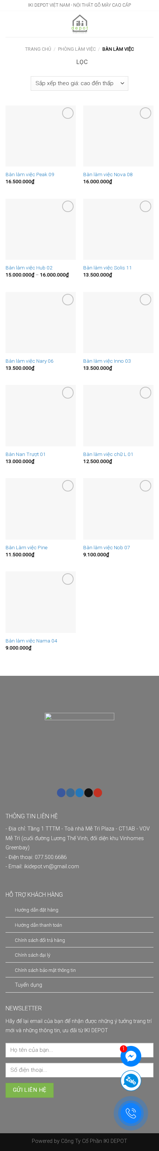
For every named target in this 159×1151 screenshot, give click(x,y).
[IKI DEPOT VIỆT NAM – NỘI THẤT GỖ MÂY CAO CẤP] (80, 24)
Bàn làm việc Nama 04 (31, 641)
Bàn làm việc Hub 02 (29, 268)
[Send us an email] (88, 792)
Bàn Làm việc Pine (26, 547)
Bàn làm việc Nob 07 (106, 547)
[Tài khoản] (23, 24)
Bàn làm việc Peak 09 (30, 174)
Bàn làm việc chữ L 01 (108, 454)
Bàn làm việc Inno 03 (107, 361)
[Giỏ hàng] (149, 24)
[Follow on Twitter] (79, 792)
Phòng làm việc (77, 49)
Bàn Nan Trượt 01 (26, 454)
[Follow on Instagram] (70, 792)
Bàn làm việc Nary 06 (30, 361)
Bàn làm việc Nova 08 (108, 174)
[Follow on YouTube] (98, 792)
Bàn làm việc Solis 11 (107, 268)
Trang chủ (38, 49)
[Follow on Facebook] (61, 792)
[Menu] (10, 24)
